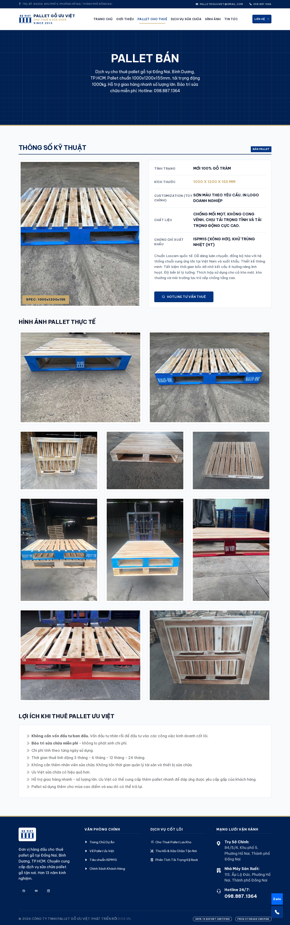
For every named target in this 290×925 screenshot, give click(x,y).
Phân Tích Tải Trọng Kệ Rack (176, 860)
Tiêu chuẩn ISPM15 (103, 860)
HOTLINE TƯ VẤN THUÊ (186, 297)
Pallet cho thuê (152, 19)
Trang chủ (103, 19)
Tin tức (231, 19)
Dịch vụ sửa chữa (186, 19)
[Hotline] (277, 912)
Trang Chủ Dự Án (101, 842)
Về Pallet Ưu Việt (101, 851)
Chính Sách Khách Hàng (107, 869)
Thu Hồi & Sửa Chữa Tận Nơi (176, 851)
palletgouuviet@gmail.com (221, 4)
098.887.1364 (262, 4)
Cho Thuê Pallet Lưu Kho (173, 842)
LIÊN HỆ (259, 19)
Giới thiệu (125, 19)
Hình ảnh (213, 19)
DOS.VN (124, 919)
